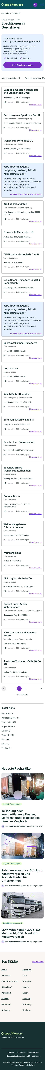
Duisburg (5, 1010)
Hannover (5, 1004)
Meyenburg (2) (8, 726)
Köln (25, 975)
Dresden (26, 998)
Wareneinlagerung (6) (35, 78)
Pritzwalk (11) (7, 713)
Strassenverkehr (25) (11, 78)
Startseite (5, 13)
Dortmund (6, 993)
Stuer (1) (5, 744)
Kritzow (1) (6, 731)
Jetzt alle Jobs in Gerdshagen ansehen (26, 194)
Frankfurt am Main (9, 981)
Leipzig (26, 987)
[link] (22, 97)
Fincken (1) (6, 748)
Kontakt (11, 1052)
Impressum (36, 1056)
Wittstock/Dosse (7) (10, 718)
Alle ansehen (38, 961)
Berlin (4, 970)
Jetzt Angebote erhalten (22, 65)
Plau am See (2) (8, 722)
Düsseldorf (6, 987)
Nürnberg (27, 1004)
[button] (35, 5)
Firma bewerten (35, 105)
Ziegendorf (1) (7, 735)
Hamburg (27, 970)
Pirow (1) (5, 739)
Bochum (26, 1010)
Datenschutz (21, 1052)
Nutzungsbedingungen (15, 1056)
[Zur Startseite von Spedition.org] (12, 4)
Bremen (5, 998)
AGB (28, 1056)
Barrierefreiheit (33, 1052)
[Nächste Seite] (41, 688)
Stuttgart (27, 981)
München (5, 975)
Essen (25, 993)
